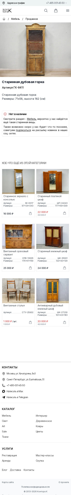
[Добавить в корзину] (30, 213)
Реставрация (9, 455)
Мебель (31, 118)
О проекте (64, 482)
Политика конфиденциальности (35, 487)
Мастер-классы (45, 455)
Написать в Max (15, 391)
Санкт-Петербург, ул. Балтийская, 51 (25, 379)
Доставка (15, 469)
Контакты (29, 469)
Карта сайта (8, 482)
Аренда (6, 460)
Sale (4, 431)
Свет (5, 421)
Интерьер (41, 415)
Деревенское (44, 421)
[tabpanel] (35, 49)
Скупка (40, 460)
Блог (4, 469)
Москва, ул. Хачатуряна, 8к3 (21, 373)
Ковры (39, 426)
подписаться (23, 130)
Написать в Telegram (17, 397)
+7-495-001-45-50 (55, 2)
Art (3, 426)
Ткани (5, 436)
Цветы (39, 431)
